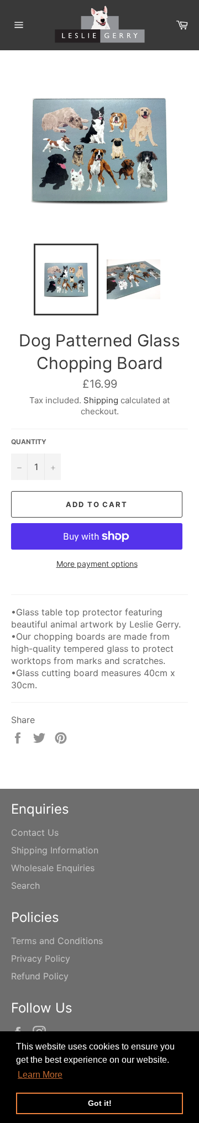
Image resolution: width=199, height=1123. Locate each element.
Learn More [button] (40, 1074)
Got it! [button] (100, 1103)
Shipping (100, 400)
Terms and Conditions (57, 940)
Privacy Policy (40, 958)
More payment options (97, 563)
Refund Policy (40, 976)
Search (25, 885)
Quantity (28, 441)
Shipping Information (54, 850)
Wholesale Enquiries (53, 867)
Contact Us (35, 832)
